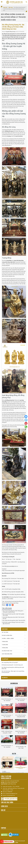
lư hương (9, 136)
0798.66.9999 (8, 841)
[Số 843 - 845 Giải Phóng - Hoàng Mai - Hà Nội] (7, 724)
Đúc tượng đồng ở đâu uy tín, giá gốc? (10, 662)
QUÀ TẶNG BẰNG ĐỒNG (7, 653)
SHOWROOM (14, 683)
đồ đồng (6, 603)
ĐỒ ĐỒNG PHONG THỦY (7, 650)
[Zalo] (26, 420)
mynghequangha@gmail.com (11, 793)
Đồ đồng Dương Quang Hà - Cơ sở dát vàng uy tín (12, 664)
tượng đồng (8, 260)
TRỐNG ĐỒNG (5, 647)
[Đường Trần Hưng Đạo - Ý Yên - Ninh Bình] (7, 692)
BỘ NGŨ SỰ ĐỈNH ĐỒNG (7, 635)
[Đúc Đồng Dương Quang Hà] (14, 2)
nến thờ (20, 136)
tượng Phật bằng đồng (18, 260)
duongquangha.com (11, 795)
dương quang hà (8, 601)
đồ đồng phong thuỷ (9, 400)
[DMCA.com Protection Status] (4, 834)
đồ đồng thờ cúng (9, 131)
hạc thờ (17, 136)
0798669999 (9, 791)
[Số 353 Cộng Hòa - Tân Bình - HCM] (21, 739)
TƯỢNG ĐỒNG (5, 644)
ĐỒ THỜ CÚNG (5, 632)
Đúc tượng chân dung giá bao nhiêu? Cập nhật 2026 (14, 620)
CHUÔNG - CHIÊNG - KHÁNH (8, 638)
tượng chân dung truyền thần (8, 262)
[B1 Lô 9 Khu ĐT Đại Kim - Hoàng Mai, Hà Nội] (21, 708)
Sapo (17, 842)
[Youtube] (26, 423)
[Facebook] (26, 416)
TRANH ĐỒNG (5, 641)
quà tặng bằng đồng (16, 601)
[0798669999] (26, 427)
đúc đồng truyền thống (13, 603)
